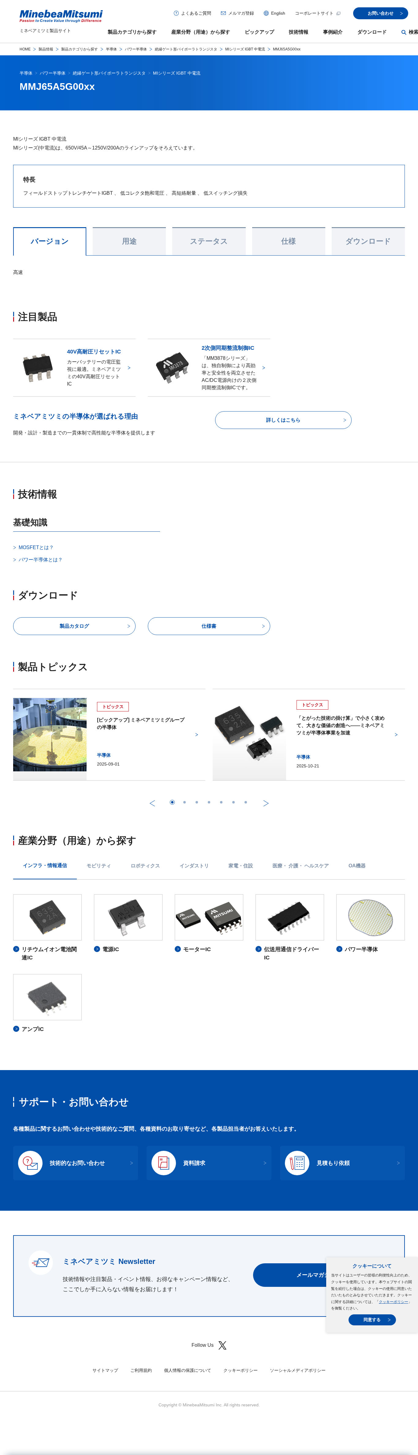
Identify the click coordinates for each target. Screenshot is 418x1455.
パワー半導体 (136, 49)
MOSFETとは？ (36, 547)
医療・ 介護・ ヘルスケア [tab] (301, 865)
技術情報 (298, 32)
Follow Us (203, 1345)
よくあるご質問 (196, 13)
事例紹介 (333, 32)
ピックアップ (259, 32)
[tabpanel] (209, 963)
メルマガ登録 (241, 13)
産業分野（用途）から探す (200, 32)
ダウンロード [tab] (368, 241)
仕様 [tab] (288, 241)
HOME (25, 49)
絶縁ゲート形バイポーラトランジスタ (186, 49)
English (278, 13)
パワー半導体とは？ (41, 559)
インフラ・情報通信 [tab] (45, 865)
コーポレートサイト (314, 13)
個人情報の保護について (187, 1370)
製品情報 (46, 49)
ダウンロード (372, 32)
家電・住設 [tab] (241, 865)
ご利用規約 (141, 1370)
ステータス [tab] (209, 241)
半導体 (111, 49)
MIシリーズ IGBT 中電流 (245, 49)
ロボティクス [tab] (145, 865)
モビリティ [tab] (99, 865)
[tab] (172, 802)
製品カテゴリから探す (132, 32)
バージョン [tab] (50, 241)
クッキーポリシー (393, 1302)
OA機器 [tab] (357, 865)
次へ (266, 803)
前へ (152, 803)
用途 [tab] (129, 241)
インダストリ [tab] (194, 865)
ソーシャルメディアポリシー (298, 1370)
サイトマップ (105, 1370)
